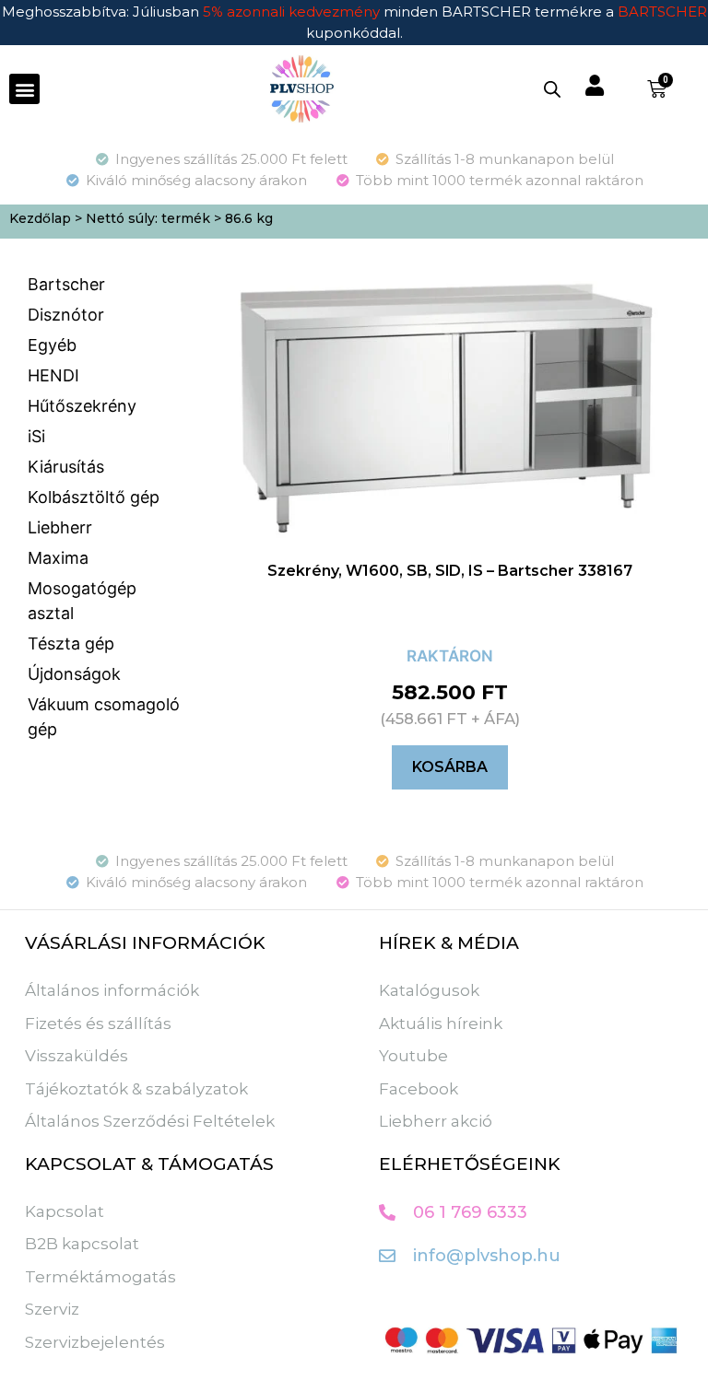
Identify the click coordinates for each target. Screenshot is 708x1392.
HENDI (53, 375)
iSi (36, 436)
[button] (24, 89)
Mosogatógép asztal (82, 601)
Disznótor (66, 314)
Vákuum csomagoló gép (104, 717)
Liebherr (60, 527)
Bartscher (66, 284)
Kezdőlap (40, 218)
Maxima (58, 557)
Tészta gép (71, 643)
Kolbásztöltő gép (93, 497)
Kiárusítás (66, 466)
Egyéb (52, 345)
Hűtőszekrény (82, 405)
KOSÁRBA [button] (450, 767)
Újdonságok (74, 674)
